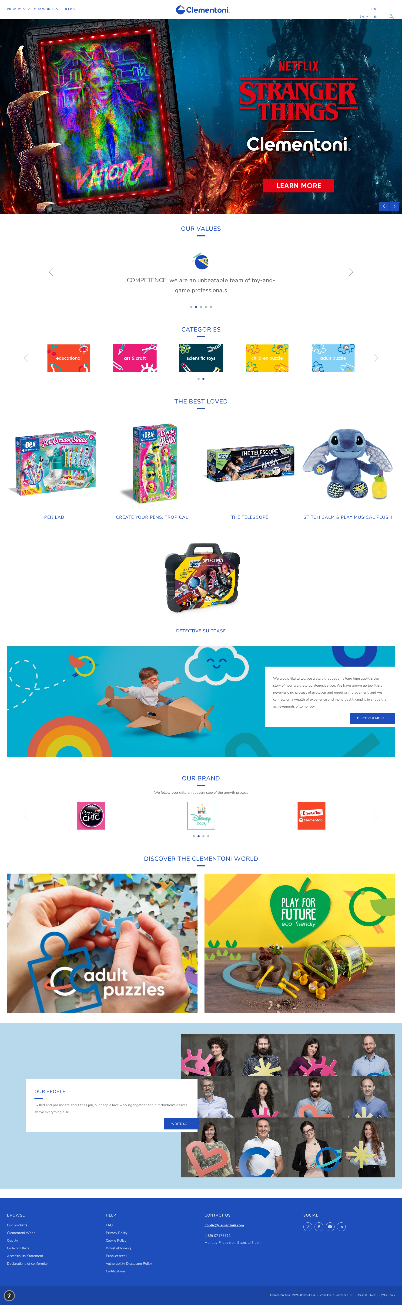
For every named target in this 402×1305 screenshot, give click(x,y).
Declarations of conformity (27, 1263)
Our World (44, 9)
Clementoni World (21, 1232)
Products (16, 9)
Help (68, 9)
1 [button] (194, 210)
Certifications (116, 1271)
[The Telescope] (250, 463)
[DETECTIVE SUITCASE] (201, 577)
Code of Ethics (18, 1248)
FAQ (109, 1225)
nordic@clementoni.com (224, 1225)
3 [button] (203, 210)
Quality (12, 1240)
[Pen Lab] (54, 463)
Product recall (116, 1256)
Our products (17, 1225)
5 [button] (211, 307)
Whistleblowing (118, 1248)
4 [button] (208, 210)
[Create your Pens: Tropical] (152, 463)
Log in (374, 13)
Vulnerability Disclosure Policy (129, 1263)
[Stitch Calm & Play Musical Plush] (348, 463)
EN (361, 17)
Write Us (179, 1124)
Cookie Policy (116, 1240)
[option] (201, 116)
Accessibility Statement (25, 1256)
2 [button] (199, 210)
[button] (9, 1295)
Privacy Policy (116, 1232)
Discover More (371, 718)
